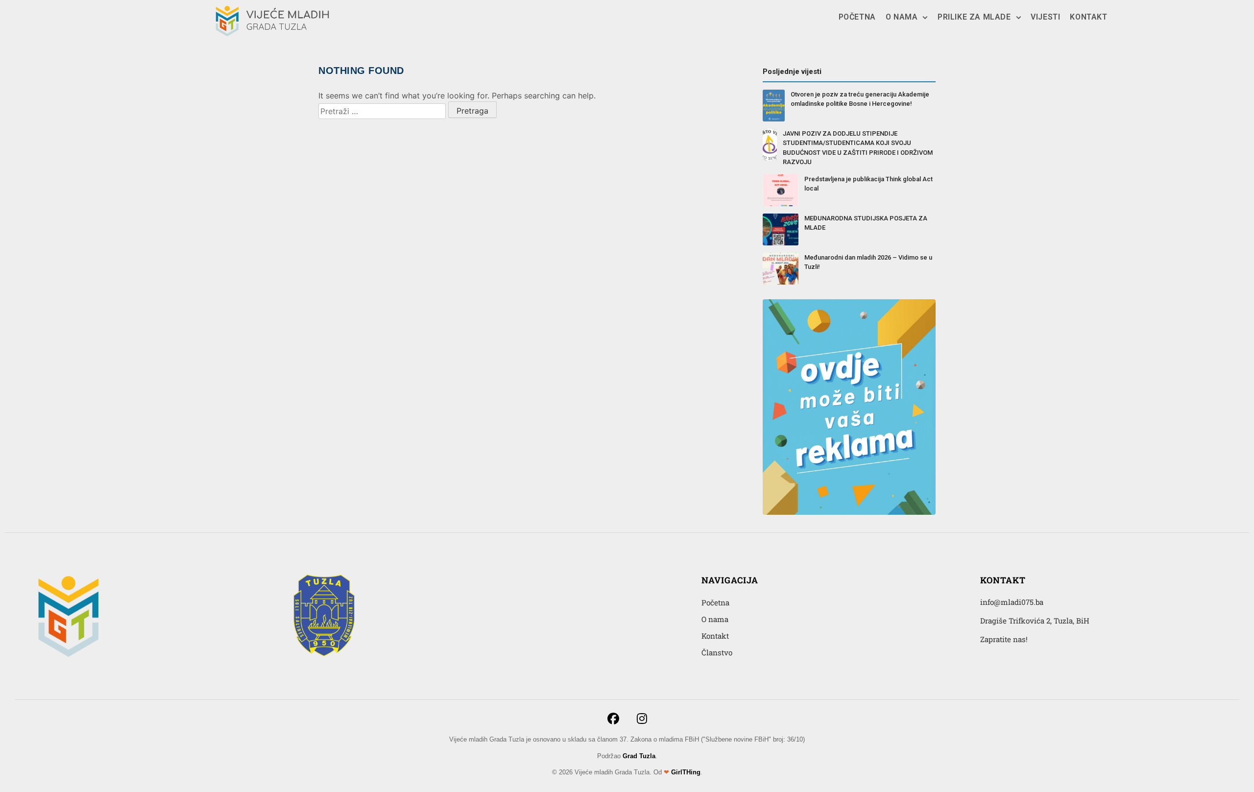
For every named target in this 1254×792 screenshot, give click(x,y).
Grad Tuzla (639, 756)
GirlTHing (685, 772)
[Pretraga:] (382, 111)
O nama (902, 17)
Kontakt (1088, 17)
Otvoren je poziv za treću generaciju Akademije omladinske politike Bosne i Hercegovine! (860, 99)
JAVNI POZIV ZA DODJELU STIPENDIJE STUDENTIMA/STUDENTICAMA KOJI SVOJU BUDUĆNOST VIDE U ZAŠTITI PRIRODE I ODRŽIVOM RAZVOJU (858, 148)
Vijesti (1045, 17)
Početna (857, 17)
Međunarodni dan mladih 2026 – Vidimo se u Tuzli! (868, 262)
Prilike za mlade (974, 17)
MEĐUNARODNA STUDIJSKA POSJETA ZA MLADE (865, 223)
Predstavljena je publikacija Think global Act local (868, 183)
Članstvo (716, 652)
